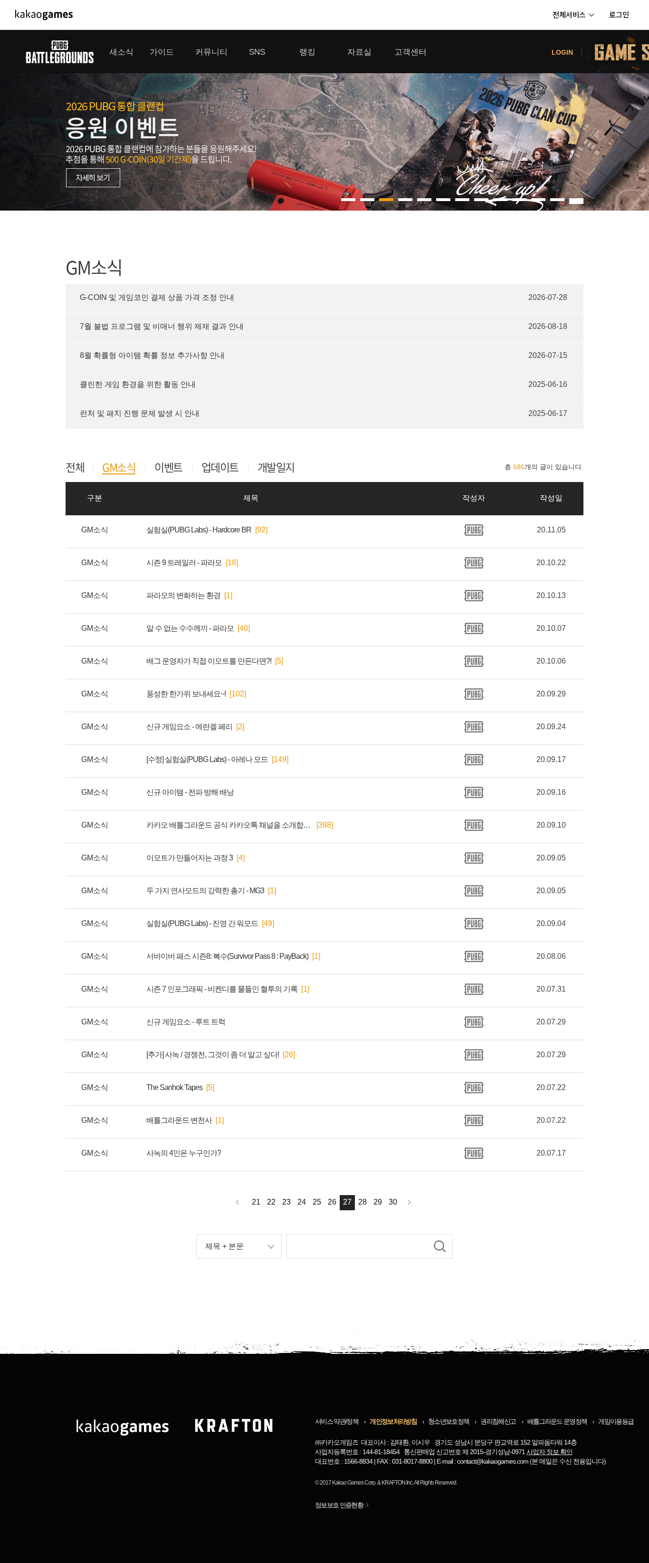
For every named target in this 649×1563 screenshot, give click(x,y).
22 (271, 1202)
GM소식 (118, 467)
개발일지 (276, 467)
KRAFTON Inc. (397, 1482)
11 (557, 199)
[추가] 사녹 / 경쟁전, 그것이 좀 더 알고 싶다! (212, 1055)
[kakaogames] (44, 14)
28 (362, 1202)
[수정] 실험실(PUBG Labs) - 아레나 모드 (207, 759)
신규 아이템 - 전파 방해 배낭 (190, 792)
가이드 (162, 52)
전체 (75, 467)
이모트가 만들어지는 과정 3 (189, 858)
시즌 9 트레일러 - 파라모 (184, 563)
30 (393, 1202)
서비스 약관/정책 (336, 1421)
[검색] (440, 1246)
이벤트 (168, 467)
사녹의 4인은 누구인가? (183, 1153)
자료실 (359, 52)
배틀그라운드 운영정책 (557, 1421)
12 (576, 199)
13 (576, 202)
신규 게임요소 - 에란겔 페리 (189, 727)
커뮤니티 (211, 52)
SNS (257, 52)
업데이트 (220, 467)
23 (286, 1202)
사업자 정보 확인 (549, 1452)
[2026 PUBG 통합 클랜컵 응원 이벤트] (324, 120)
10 (538, 199)
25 (317, 1202)
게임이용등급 (615, 1421)
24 (301, 1202)
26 (332, 1202)
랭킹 (307, 52)
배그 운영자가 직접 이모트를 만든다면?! (208, 661)
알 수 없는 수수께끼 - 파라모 (190, 628)
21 (256, 1202)
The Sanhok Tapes (174, 1087)
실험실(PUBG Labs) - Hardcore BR (198, 530)
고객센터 (410, 52)
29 (377, 1202)
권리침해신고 (497, 1421)
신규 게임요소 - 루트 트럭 (185, 1022)
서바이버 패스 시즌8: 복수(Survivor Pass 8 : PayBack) (227, 956)
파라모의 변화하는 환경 (183, 595)
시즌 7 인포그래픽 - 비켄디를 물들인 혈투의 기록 (221, 989)
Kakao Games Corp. (354, 1482)
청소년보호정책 (448, 1421)
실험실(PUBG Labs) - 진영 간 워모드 (202, 923)
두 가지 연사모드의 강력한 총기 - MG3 (205, 891)
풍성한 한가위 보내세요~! (186, 694)
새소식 (121, 52)
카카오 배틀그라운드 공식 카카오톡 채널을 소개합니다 (229, 825)
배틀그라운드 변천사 (179, 1120)
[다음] (409, 1202)
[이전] (237, 1202)
